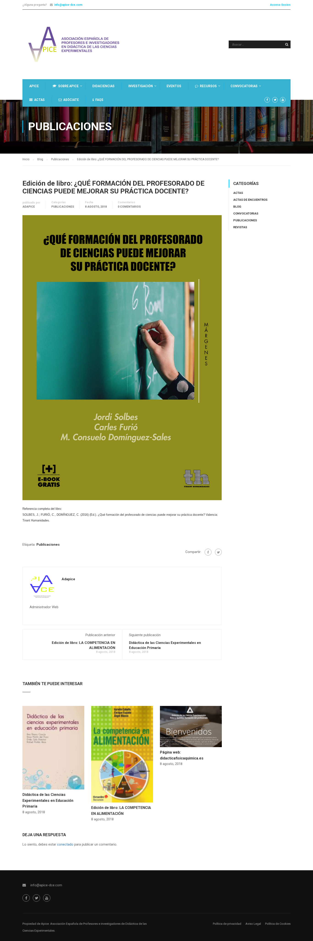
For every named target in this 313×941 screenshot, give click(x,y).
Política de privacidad (227, 923)
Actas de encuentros (250, 199)
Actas (39, 100)
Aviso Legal (253, 923)
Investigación (140, 86)
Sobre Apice (68, 86)
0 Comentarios (129, 206)
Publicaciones (62, 206)
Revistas (240, 227)
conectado (65, 844)
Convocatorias (244, 86)
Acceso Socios (280, 4)
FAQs (99, 100)
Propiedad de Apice (35, 923)
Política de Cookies (278, 923)
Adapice (28, 206)
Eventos (174, 86)
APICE (34, 86)
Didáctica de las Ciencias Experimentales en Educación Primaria (47, 800)
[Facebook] (208, 552)
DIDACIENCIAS (103, 86)
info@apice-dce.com (68, 4)
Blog (237, 206)
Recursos (208, 86)
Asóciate (71, 100)
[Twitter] (218, 552)
